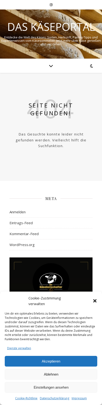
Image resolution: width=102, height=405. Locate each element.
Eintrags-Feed (21, 222)
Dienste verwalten (19, 348)
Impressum (79, 398)
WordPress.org (22, 244)
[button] (95, 300)
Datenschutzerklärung (54, 398)
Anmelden (17, 211)
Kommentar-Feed (24, 233)
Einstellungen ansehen (51, 387)
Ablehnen (51, 374)
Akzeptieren (51, 361)
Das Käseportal (51, 26)
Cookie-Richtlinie (26, 398)
